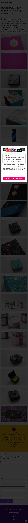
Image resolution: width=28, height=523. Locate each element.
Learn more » (18, 161)
